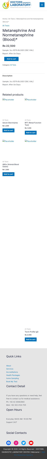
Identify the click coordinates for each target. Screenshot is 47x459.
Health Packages (13, 375)
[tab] (23, 75)
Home (5, 19)
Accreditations (12, 372)
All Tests (11, 19)
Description (7, 76)
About (8, 366)
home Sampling (12, 378)
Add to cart (11, 59)
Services (9, 369)
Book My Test (11, 382)
